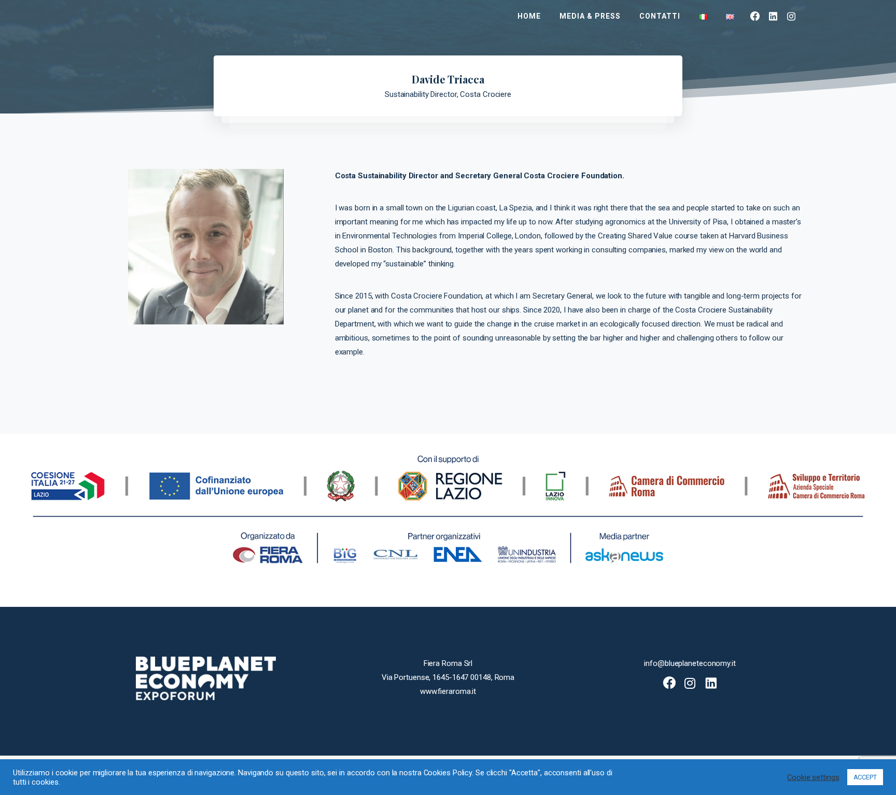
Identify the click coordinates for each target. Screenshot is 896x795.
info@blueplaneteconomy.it (690, 663)
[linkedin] (773, 16)
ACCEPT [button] (865, 777)
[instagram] (791, 16)
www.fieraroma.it (448, 691)
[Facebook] (755, 16)
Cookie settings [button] (813, 777)
